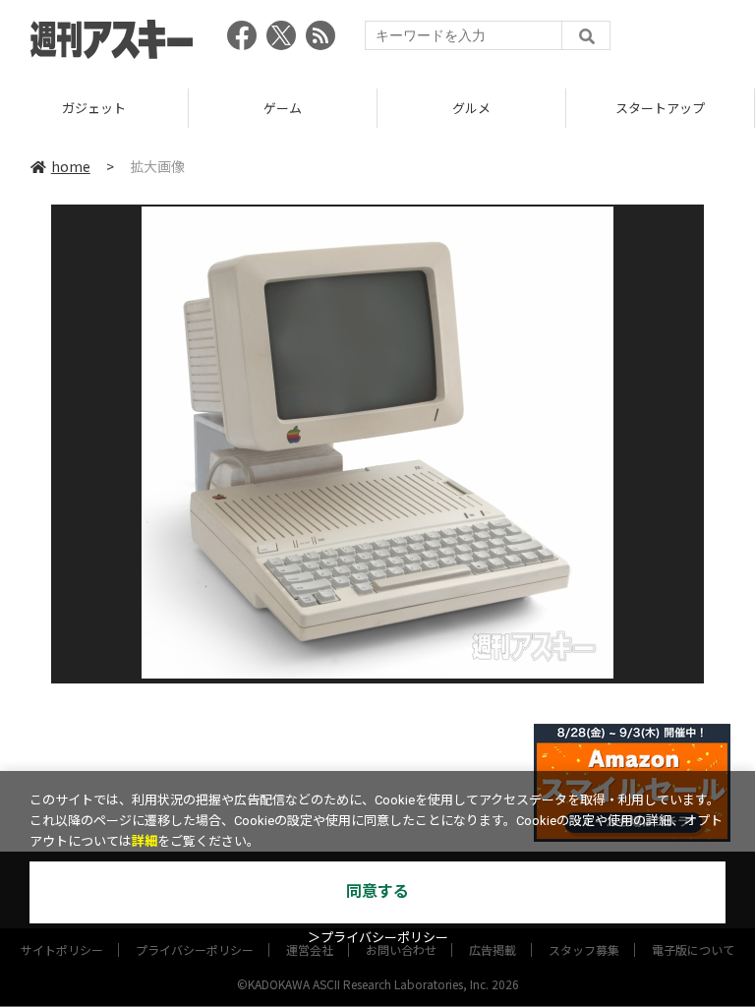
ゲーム (282, 107)
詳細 (144, 841)
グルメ (471, 107)
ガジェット (94, 107)
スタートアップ (660, 107)
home (70, 166)
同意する (377, 891)
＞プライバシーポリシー (378, 937)
